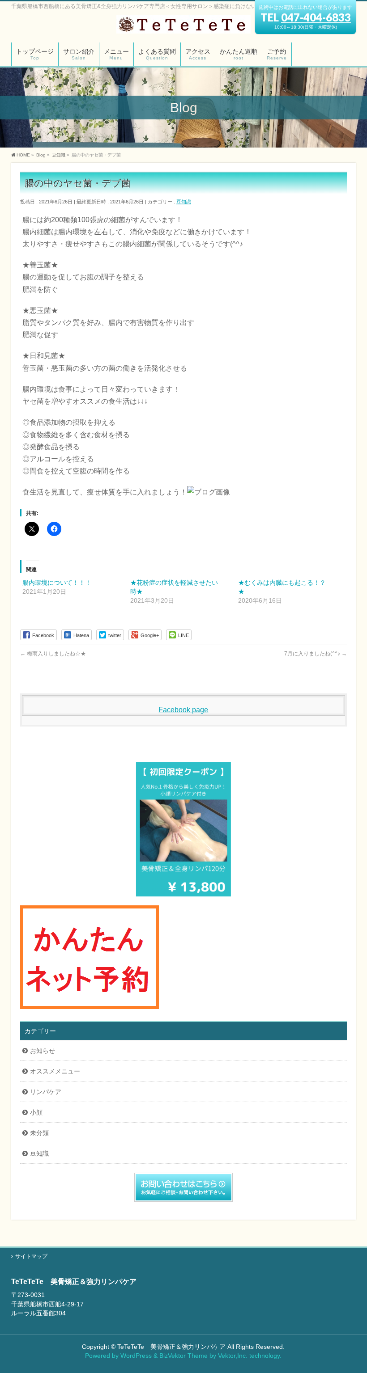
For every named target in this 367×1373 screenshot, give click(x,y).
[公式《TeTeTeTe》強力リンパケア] (183, 23)
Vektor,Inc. (233, 1355)
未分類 (39, 1132)
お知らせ (42, 1050)
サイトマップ (31, 1256)
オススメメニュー (55, 1071)
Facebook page (183, 710)
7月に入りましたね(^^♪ (315, 654)
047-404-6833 (316, 17)
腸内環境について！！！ (56, 582)
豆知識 (183, 201)
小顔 (36, 1112)
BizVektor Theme (183, 1355)
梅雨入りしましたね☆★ (53, 654)
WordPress (136, 1355)
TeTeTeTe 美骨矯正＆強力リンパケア (171, 1346)
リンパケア (45, 1091)
